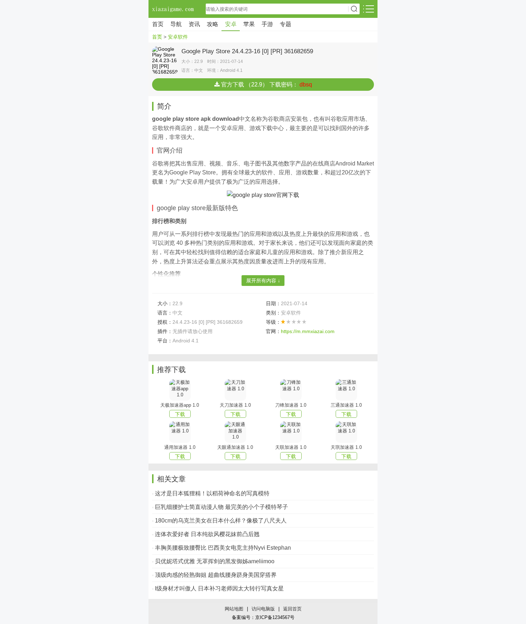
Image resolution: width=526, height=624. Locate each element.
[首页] (173, 9)
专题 (285, 24)
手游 (267, 24)
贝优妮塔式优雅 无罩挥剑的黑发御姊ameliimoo (214, 561)
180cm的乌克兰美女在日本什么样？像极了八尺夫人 (221, 520)
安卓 (231, 24)
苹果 (249, 24)
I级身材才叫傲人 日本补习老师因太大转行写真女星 (219, 588)
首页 (158, 24)
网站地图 (234, 608)
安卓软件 (178, 37)
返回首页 (292, 608)
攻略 (212, 24)
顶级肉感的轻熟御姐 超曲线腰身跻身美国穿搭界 (216, 575)
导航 (176, 24)
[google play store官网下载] (263, 195)
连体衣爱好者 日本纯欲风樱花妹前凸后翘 (207, 534)
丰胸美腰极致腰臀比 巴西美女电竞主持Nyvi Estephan (223, 548)
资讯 (194, 24)
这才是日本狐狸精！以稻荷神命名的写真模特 (212, 493)
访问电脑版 (263, 608)
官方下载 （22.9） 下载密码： (266, 84)
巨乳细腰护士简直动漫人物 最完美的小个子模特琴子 (221, 507)
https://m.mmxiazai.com (308, 331)
